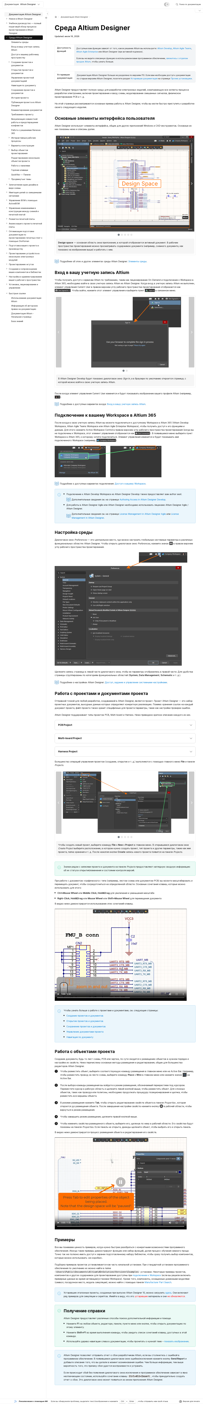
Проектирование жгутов (21, 264)
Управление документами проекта (84, 1031)
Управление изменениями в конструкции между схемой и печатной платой (24, 211)
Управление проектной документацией (22, 79)
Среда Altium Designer (20, 37)
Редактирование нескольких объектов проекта (25, 159)
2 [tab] (122, 235)
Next (191, 184)
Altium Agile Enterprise (87, 51)
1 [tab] (119, 235)
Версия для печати (191, 1401)
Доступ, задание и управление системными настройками (136, 682)
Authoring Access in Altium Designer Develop (142, 499)
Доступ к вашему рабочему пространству (25, 56)
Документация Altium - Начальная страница (22, 315)
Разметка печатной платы (22, 219)
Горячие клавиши (19, 170)
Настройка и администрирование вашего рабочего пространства (25, 278)
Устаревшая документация (144, 78)
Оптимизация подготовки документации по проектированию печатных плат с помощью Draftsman (25, 236)
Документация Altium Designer (74, 17)
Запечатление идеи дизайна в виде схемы (23, 186)
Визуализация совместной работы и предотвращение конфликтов (24, 122)
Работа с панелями (20, 165)
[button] (125, 725)
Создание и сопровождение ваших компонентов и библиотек (25, 271)
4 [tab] (128, 235)
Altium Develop (164, 48)
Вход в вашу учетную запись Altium (126, 404)
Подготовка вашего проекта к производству (24, 247)
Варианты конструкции (22, 145)
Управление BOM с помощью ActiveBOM (23, 202)
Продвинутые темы (21, 179)
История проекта (20, 97)
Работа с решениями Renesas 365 (26, 132)
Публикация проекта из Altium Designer (26, 104)
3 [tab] (125, 235)
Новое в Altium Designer (20, 19)
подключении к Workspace (147, 1275)
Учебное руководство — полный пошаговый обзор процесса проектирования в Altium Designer (25, 28)
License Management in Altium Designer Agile (143, 514)
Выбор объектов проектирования (19, 152)
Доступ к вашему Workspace (130, 483)
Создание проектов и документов (84, 1015)
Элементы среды (137, 261)
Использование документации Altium (26, 300)
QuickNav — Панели (21, 174)
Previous (58, 184)
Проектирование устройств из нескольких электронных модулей (24, 256)
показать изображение (176, 1341)
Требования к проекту (22, 114)
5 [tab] (131, 235)
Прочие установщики (181, 78)
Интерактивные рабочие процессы (23, 139)
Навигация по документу (79, 1037)
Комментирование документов (26, 110)
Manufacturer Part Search (158, 1282)
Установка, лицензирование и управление (23, 286)
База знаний (17, 321)
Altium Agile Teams (182, 48)
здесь (168, 1292)
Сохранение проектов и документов (86, 1026)
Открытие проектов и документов (84, 1021)
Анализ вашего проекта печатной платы (25, 225)
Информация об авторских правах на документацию (24, 307)
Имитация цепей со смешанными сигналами (25, 194)
